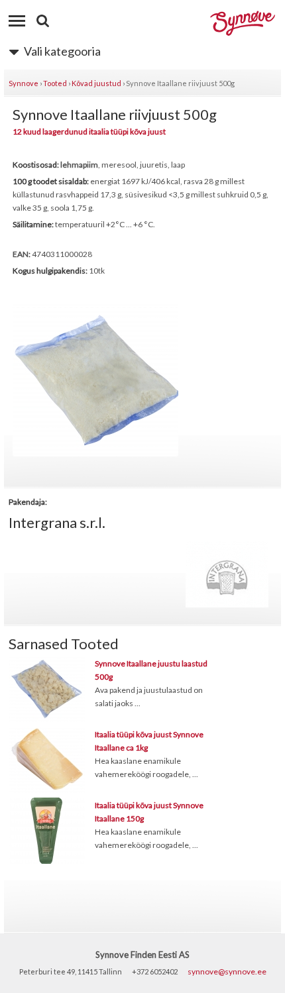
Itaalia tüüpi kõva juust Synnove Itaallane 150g (149, 811)
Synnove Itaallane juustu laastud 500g (151, 670)
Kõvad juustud (96, 83)
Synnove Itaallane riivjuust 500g (180, 83)
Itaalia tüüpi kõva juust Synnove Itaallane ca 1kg (149, 741)
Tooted (55, 83)
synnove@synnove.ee (227, 971)
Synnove (23, 83)
